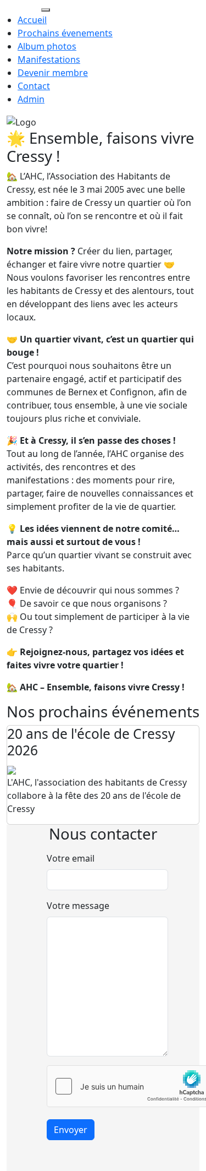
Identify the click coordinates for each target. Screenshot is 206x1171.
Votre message (78, 906)
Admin (31, 99)
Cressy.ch (19, 7)
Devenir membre (53, 73)
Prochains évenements (65, 33)
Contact (34, 86)
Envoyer (70, 1130)
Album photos (47, 46)
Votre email (70, 858)
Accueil (32, 20)
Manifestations (49, 59)
